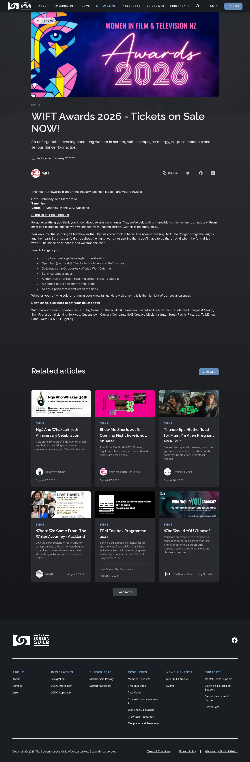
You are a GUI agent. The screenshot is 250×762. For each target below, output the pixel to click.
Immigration (58, 679)
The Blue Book (137, 685)
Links (15, 692)
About (16, 679)
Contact (17, 685)
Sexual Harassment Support (216, 698)
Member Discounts (139, 679)
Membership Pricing (101, 679)
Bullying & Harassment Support (218, 687)
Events (170, 685)
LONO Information (61, 685)
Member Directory (100, 685)
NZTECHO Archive (177, 679)
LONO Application (61, 692)
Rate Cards (134, 692)
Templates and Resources (144, 723)
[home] (20, 6)
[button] (44, 6)
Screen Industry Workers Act (143, 701)
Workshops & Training (141, 709)
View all (209, 372)
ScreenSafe (212, 706)
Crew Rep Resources (141, 716)
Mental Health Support (218, 679)
